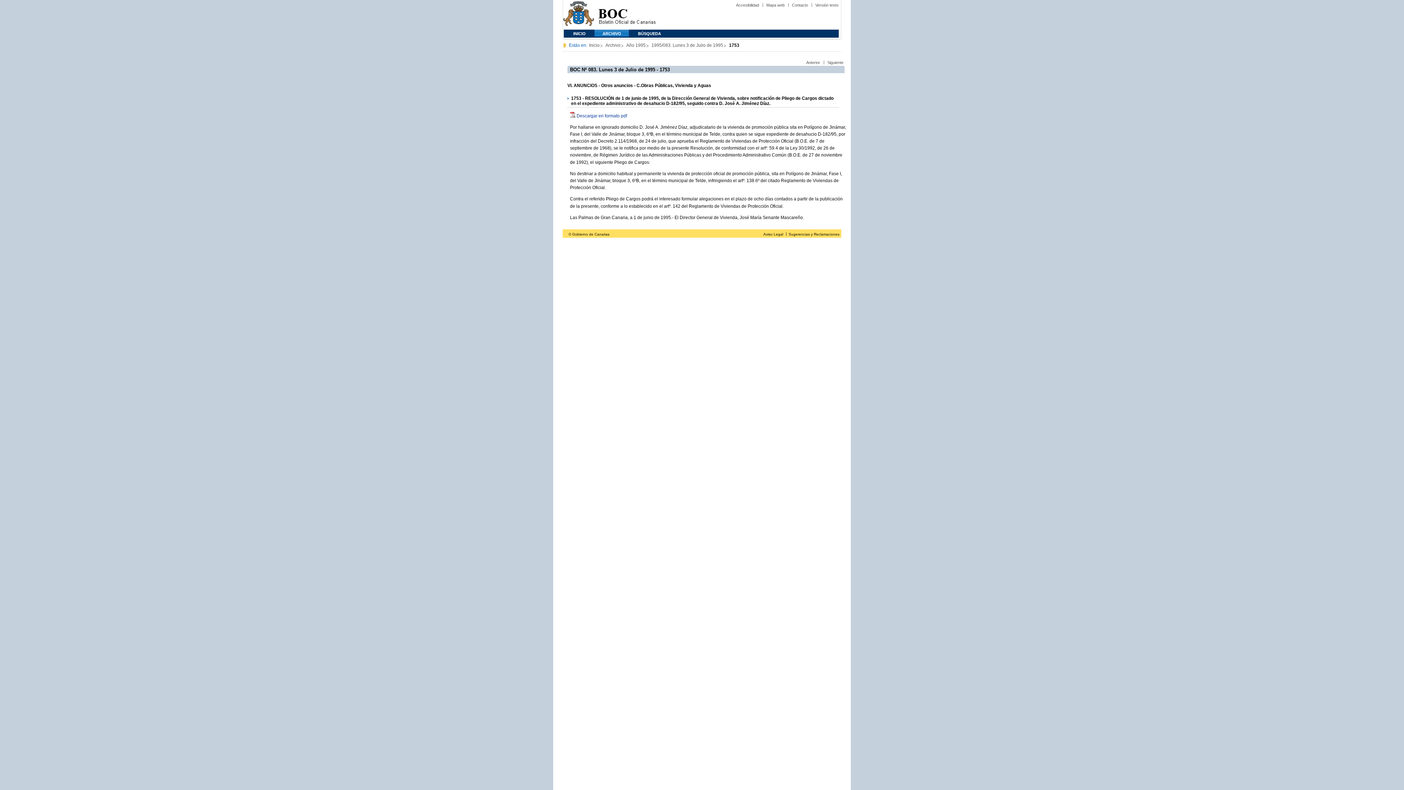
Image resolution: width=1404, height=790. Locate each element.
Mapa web (775, 5)
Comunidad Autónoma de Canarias (578, 15)
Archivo (612, 33)
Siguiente (835, 62)
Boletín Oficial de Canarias (627, 15)
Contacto (800, 5)
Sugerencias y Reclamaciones (814, 234)
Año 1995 (636, 45)
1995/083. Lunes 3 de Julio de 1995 (687, 45)
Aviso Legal (773, 234)
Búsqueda (649, 33)
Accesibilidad (747, 5)
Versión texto (826, 5)
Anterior (813, 62)
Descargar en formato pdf (602, 115)
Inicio (579, 33)
